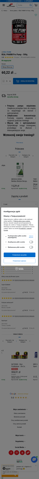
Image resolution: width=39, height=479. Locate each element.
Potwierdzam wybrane (19, 261)
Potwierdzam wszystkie (19, 255)
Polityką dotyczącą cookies (22, 221)
